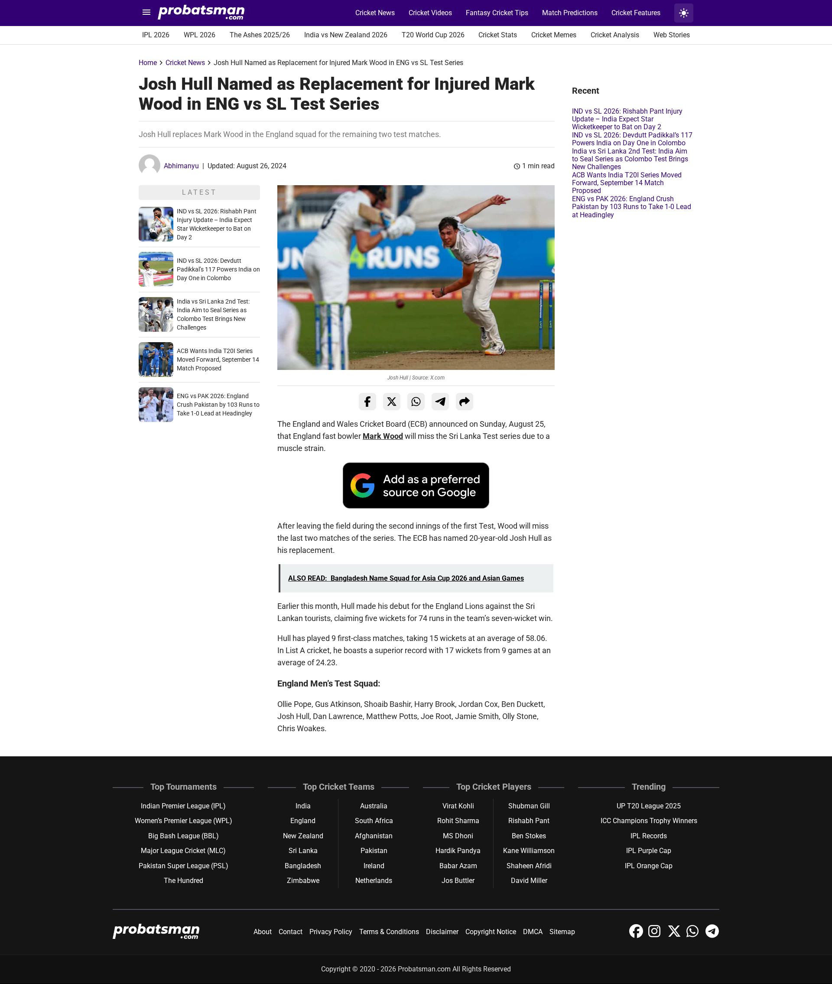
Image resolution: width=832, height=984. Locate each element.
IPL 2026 (155, 35)
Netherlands (373, 880)
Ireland (374, 866)
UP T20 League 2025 (649, 806)
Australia (373, 806)
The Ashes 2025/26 (260, 35)
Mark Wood (383, 436)
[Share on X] (391, 401)
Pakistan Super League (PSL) (183, 866)
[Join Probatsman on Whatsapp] (694, 936)
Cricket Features (635, 13)
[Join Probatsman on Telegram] (712, 936)
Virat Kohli (458, 806)
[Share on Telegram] (440, 401)
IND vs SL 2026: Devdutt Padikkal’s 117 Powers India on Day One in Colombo (218, 269)
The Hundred (183, 880)
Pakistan (374, 851)
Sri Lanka (303, 851)
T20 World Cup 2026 (433, 35)
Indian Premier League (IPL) (183, 806)
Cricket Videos (430, 13)
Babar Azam (458, 866)
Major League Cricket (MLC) (183, 851)
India (303, 806)
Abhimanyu (181, 166)
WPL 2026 (199, 35)
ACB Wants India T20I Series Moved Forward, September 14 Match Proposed (218, 359)
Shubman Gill (529, 806)
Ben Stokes (529, 836)
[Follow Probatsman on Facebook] (637, 936)
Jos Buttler (458, 880)
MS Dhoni (458, 836)
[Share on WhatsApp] (416, 401)
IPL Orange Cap (649, 866)
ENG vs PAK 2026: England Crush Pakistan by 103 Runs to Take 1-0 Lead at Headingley (218, 404)
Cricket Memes (553, 35)
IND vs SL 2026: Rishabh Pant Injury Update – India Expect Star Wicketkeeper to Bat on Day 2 (627, 119)
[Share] (464, 401)
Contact (290, 932)
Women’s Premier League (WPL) (183, 821)
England (302, 821)
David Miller (529, 880)
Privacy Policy (330, 932)
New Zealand (303, 836)
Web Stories (671, 35)
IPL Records (648, 836)
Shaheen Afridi (529, 866)
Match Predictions (570, 13)
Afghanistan (374, 836)
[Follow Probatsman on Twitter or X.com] (675, 936)
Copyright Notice (490, 932)
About (263, 932)
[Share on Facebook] (367, 401)
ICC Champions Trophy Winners (649, 821)
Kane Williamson (529, 851)
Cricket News (375, 13)
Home (148, 63)
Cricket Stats (497, 35)
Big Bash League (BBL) (183, 836)
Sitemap (562, 932)
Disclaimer (442, 932)
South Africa (374, 821)
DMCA (533, 932)
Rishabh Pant (528, 821)
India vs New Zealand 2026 (345, 35)
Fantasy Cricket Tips (497, 13)
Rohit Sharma (458, 821)
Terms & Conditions (389, 932)
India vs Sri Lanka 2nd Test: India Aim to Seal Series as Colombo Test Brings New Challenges (630, 159)
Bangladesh (303, 866)
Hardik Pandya (458, 851)
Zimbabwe (303, 880)
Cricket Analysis (615, 35)
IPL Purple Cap (648, 851)
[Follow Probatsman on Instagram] (656, 936)
